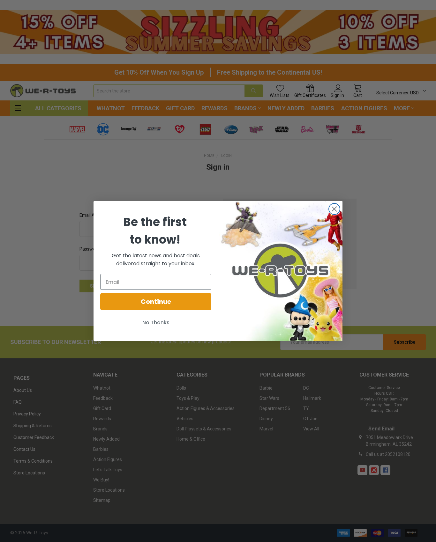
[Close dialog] (334, 209)
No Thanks (155, 322)
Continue (156, 301)
